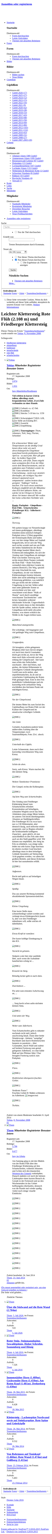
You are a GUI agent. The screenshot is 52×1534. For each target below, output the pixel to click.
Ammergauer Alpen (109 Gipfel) (26, 158)
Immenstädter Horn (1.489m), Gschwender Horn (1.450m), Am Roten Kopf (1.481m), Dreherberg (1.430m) (26, 1382)
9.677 (14, 1151)
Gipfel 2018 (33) (19, 112)
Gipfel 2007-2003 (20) (22, 140)
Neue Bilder (17, 77)
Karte (9, 183)
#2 (8, 1280)
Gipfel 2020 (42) (19, 108)
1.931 (14, 386)
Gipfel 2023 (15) (19, 100)
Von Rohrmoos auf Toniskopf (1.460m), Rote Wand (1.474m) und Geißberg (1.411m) (27, 1457)
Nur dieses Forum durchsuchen (31, 260)
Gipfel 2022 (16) (19, 103)
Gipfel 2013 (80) (19, 125)
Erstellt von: (8, 237)
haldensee (11, 348)
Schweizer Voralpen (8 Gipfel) (25, 173)
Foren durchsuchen (20, 36)
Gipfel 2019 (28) (19, 110)
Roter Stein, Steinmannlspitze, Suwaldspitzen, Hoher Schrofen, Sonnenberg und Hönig (25, 1343)
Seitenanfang (12, 1512)
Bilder (9, 61)
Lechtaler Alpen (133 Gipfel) (25, 168)
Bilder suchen (18, 74)
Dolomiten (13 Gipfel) (22, 163)
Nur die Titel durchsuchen (28, 232)
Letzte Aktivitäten (20, 38)
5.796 (14, 1146)
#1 (8, 1122)
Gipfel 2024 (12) (19, 98)
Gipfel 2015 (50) (19, 120)
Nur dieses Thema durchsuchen (31, 257)
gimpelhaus (12, 345)
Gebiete (10, 142)
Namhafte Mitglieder (21, 204)
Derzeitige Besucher (21, 209)
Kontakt (10, 1505)
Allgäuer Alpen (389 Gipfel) (24, 156)
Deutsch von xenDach (22, 1531)
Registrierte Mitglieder (22, 206)
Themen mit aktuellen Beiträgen (26, 41)
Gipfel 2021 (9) (19, 105)
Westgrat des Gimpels (21, 1173)
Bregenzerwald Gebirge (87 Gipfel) (27, 161)
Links (9, 186)
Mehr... (12, 283)
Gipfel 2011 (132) (20, 130)
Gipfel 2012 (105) (20, 127)
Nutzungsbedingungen (16, 1519)
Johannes (11, 1283)
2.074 (14, 381)
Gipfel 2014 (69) (19, 122)
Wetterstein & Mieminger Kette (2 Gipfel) (30, 171)
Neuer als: (7, 249)
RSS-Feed (11, 1515)
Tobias (20, 333)
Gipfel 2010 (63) (19, 132)
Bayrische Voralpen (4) (22, 178)
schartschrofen (13, 355)
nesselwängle (12, 350)
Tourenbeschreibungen (34, 331)
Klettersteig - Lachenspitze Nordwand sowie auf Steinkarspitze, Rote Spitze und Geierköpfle (28, 1420)
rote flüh (10, 353)
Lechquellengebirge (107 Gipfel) (26, 166)
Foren (9, 43)
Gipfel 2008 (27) (19, 137)
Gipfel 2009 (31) (19, 135)
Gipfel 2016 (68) (19, 117)
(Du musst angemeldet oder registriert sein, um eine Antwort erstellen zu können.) (23, 1288)
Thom (10, 1130)
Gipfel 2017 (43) (19, 115)
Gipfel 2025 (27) (19, 95)
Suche (9, 188)
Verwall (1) (17, 181)
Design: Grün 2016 (15, 1500)
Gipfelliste (11, 79)
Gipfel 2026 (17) (19, 93)
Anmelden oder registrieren (16, 4)
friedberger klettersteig (16, 343)
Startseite (11, 22)
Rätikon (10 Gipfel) (20, 176)
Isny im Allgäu (18, 1156)
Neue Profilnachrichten (22, 214)
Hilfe (9, 1507)
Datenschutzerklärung (16, 1522)
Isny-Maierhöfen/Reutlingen (24, 391)
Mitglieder (11, 191)
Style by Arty (12, 1524)
